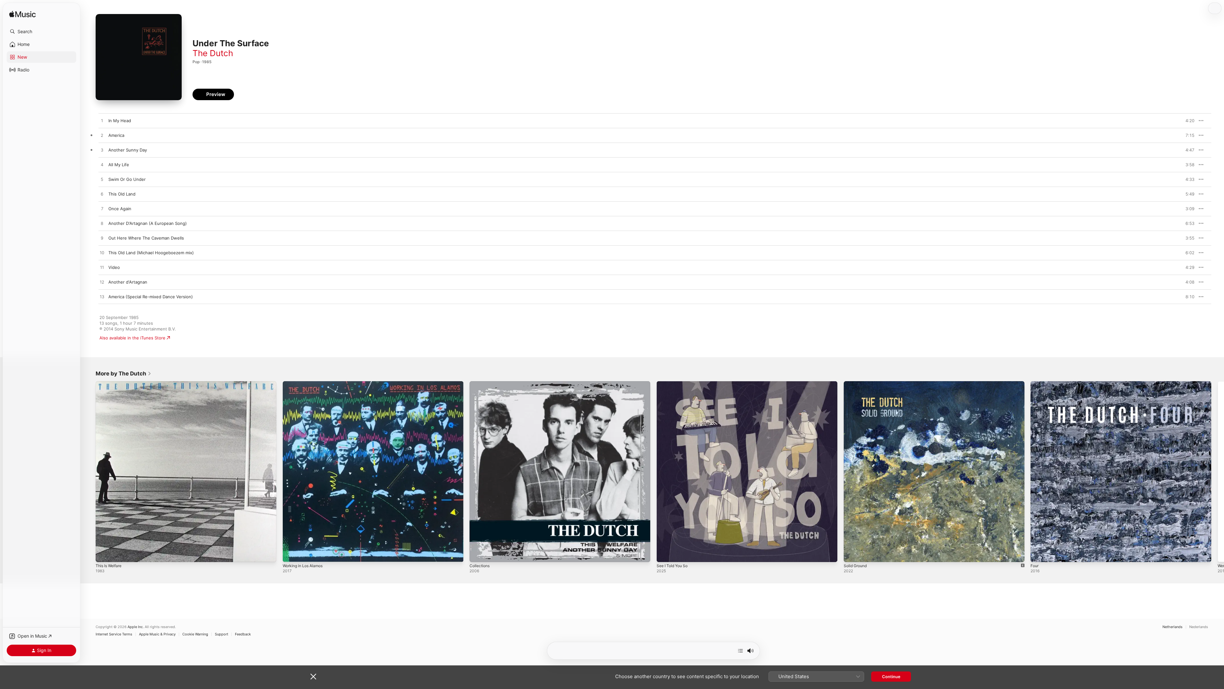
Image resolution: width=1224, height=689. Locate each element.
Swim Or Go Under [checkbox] (127, 179)
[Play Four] (1038, 554)
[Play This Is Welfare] (103, 554)
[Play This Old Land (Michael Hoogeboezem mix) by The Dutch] (102, 253)
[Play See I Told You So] (664, 554)
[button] (41, 31)
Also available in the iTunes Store (132, 337)
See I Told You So (674, 383)
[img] (22, 14)
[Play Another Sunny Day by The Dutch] (102, 150)
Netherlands (1172, 627)
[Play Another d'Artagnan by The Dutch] (102, 282)
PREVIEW (1187, 120)
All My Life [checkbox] (118, 164)
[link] (123, 373)
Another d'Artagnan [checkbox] (127, 282)
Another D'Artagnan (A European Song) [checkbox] (147, 223)
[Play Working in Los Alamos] (290, 554)
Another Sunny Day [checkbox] (127, 149)
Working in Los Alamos (305, 383)
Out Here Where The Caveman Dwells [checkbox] (146, 238)
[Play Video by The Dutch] (102, 267)
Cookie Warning (195, 634)
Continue (891, 676)
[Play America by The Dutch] (102, 135)
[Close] (313, 676)
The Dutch (213, 53)
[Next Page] (1217, 471)
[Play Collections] (477, 554)
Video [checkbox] (114, 267)
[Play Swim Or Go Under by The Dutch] (102, 179)
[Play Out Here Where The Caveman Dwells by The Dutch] (102, 238)
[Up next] (740, 650)
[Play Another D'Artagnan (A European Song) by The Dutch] (102, 223)
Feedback (243, 634)
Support (221, 634)
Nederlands (1198, 627)
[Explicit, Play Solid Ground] (851, 554)
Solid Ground (857, 383)
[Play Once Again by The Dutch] (102, 209)
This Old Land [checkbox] (121, 193)
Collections (481, 383)
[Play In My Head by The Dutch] (102, 121)
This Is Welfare (110, 383)
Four (1035, 383)
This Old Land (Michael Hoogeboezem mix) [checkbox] (151, 252)
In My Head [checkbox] (119, 120)
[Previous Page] (89, 471)
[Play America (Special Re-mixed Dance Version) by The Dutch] (102, 297)
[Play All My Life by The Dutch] (102, 165)
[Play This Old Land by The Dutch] (102, 194)
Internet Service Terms (114, 634)
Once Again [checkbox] (119, 208)
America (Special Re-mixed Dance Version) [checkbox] (150, 296)
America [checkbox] (116, 135)
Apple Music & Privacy (157, 634)
